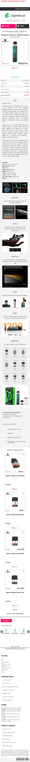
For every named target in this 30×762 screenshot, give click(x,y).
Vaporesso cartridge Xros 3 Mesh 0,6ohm (15, 476)
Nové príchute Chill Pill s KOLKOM (13, 709)
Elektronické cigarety (9, 31)
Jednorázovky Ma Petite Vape (9, 742)
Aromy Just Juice (6, 739)
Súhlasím (27, 759)
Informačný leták (6, 693)
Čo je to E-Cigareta (6, 680)
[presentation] (1, 631)
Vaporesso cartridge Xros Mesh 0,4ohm (15, 514)
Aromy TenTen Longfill (7, 745)
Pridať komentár (6, 620)
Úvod (4, 31)
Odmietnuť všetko (20, 759)
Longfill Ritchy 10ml (6, 729)
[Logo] (15, 15)
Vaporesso (16, 31)
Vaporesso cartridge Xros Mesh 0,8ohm (15, 553)
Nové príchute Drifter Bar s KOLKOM (14, 708)
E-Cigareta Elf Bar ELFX (7, 735)
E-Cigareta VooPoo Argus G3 (8, 732)
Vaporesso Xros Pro (23, 31)
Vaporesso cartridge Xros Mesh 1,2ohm (15, 592)
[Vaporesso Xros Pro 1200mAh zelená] (15, 38)
